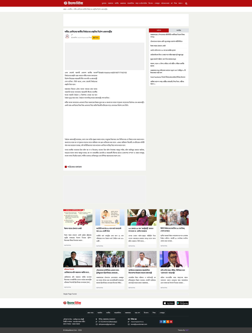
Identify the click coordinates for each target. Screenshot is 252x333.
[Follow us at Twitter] (164, 321)
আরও (180, 3)
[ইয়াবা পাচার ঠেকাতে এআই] (77, 217)
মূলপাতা (104, 3)
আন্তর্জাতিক (130, 3)
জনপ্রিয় (179, 30)
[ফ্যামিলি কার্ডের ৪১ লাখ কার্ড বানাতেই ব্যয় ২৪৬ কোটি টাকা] (110, 217)
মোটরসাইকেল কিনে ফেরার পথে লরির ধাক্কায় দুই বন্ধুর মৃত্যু (166, 55)
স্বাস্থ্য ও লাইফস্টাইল (141, 3)
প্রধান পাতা (90, 313)
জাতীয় (117, 3)
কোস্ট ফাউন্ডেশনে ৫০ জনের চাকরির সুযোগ (163, 50)
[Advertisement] (126, 20)
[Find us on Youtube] (171, 321)
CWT (187, 330)
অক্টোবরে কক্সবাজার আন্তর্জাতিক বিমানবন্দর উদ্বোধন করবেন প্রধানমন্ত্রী (140, 271)
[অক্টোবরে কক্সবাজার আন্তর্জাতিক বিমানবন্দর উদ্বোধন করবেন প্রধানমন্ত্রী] (142, 259)
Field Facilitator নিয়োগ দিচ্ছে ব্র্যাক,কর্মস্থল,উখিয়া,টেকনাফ (167, 77)
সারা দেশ (137, 313)
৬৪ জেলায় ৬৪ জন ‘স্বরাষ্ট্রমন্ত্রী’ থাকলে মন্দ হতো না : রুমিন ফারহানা (140, 229)
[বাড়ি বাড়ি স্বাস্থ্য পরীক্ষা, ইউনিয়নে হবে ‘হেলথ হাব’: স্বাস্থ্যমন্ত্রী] (174, 259)
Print (96, 37)
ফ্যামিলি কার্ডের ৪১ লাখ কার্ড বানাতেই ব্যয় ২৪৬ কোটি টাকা (108, 229)
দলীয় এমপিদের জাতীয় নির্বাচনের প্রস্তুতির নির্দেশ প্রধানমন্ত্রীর (88, 32)
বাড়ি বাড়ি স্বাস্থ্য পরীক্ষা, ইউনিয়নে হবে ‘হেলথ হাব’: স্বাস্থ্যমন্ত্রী (173, 271)
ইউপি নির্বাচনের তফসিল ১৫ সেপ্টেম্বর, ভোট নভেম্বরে (173, 229)
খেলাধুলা (157, 3)
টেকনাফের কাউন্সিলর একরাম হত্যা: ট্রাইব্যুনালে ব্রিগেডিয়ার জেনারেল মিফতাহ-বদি (107, 271)
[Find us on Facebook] (161, 321)
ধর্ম (171, 3)
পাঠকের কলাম (165, 3)
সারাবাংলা (110, 3)
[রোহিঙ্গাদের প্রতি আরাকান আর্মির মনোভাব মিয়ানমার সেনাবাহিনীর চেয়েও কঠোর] (77, 259)
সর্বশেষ (159, 30)
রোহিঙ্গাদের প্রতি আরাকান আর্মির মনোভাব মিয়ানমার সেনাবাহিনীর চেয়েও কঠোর (77, 271)
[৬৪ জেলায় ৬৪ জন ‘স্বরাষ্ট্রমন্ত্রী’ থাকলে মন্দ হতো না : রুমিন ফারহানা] (142, 217)
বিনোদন (151, 3)
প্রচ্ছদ (64, 9)
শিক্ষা (175, 3)
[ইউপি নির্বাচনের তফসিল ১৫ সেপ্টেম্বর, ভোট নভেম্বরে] (174, 217)
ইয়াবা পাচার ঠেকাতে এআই (158, 46)
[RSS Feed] (167, 321)
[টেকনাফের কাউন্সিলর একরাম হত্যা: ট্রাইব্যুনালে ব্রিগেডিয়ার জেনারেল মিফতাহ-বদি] (110, 259)
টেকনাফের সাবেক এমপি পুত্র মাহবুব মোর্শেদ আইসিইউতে (166, 41)
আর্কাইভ (100, 313)
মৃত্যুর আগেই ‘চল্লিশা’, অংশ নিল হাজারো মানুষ (163, 59)
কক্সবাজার (123, 3)
